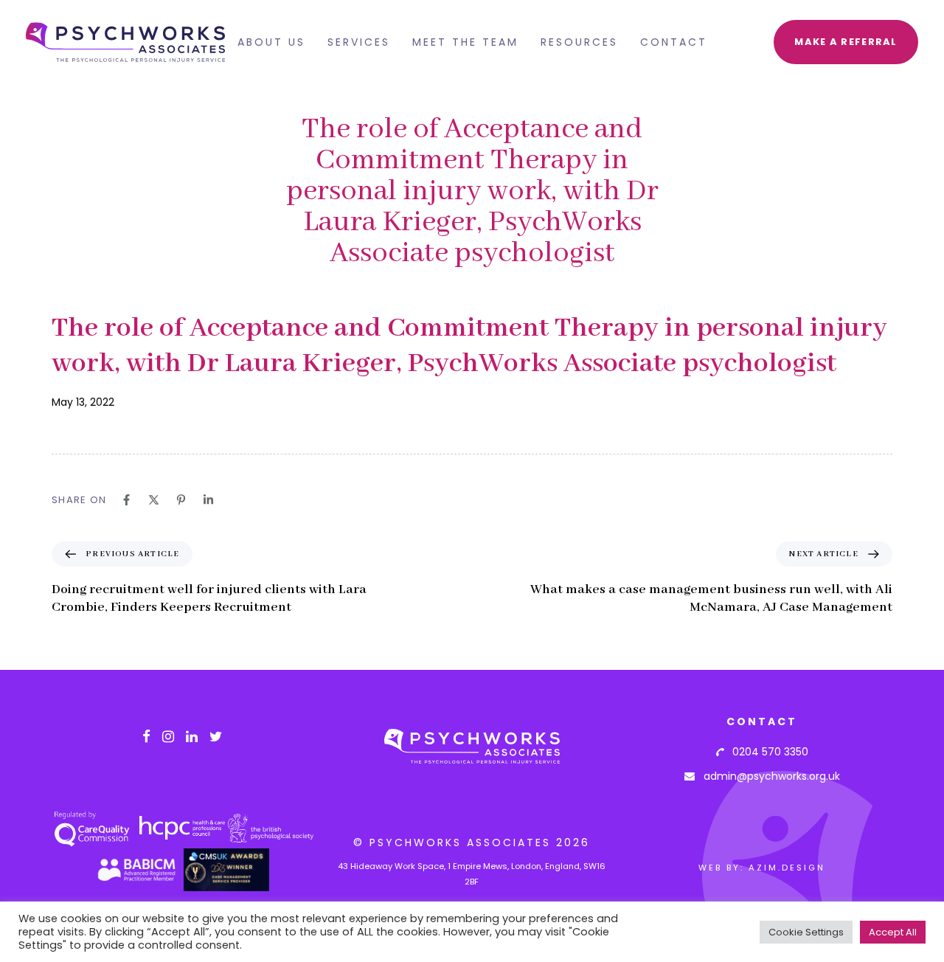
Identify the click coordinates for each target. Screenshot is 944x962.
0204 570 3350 (765, 751)
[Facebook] (126, 499)
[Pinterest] (181, 499)
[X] (153, 499)
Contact (673, 42)
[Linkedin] (208, 499)
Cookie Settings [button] (806, 932)
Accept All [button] (893, 932)
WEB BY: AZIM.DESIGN (761, 867)
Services (358, 42)
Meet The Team (465, 42)
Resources (579, 42)
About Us (271, 42)
